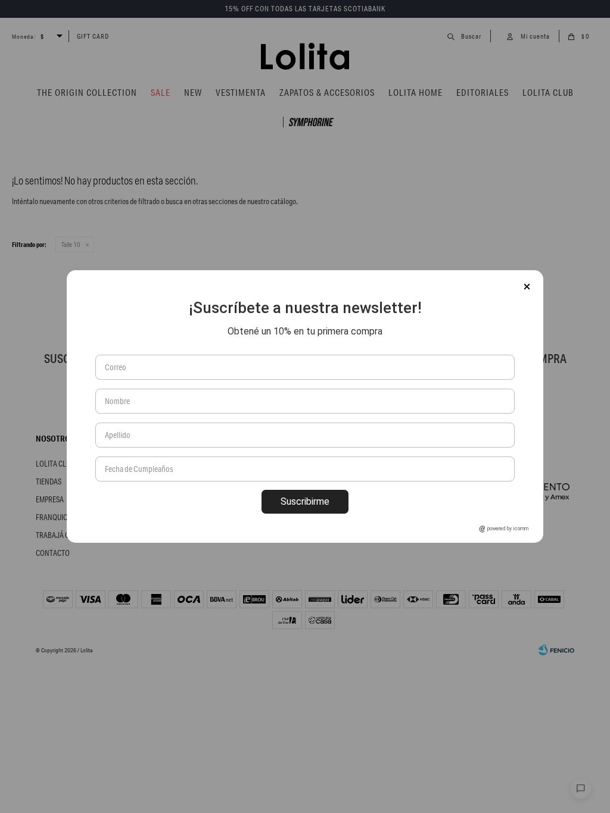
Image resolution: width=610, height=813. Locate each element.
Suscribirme (305, 501)
